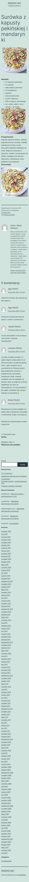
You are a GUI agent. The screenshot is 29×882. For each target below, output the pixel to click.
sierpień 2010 (5, 745)
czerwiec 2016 (6, 567)
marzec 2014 (5, 628)
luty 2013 (4, 664)
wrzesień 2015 (6, 584)
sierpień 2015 (5, 587)
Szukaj (3, 461)
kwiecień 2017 (6, 548)
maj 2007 (4, 853)
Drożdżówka (5, 479)
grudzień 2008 (6, 800)
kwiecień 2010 (6, 756)
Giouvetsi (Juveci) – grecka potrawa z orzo (14, 482)
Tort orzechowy (6, 473)
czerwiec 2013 (6, 653)
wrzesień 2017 (6, 542)
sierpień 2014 (5, 614)
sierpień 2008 (5, 811)
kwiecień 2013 (6, 659)
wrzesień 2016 (6, 559)
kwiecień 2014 (6, 626)
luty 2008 (4, 828)
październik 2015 (7, 581)
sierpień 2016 (5, 562)
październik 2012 (7, 675)
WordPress (22, 875)
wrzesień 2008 (6, 809)
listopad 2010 (5, 736)
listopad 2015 (5, 578)
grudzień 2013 (6, 637)
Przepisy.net (14, 3)
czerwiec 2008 (6, 817)
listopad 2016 (5, 556)
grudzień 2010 (6, 734)
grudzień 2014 (6, 603)
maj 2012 (4, 689)
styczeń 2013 (5, 667)
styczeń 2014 (5, 634)
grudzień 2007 (6, 833)
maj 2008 (4, 820)
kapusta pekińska (9, 215)
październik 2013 (7, 642)
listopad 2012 (5, 673)
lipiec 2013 (4, 650)
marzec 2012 (5, 695)
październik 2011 (7, 709)
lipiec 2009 (5, 781)
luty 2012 (4, 698)
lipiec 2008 (5, 814)
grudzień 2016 (6, 553)
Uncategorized (5, 212)
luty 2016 (4, 573)
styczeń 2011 (5, 731)
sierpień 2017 (5, 545)
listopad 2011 (5, 706)
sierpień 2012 (5, 681)
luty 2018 (4, 534)
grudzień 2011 (6, 703)
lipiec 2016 (4, 565)
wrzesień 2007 (6, 842)
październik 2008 (7, 806)
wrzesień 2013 (6, 645)
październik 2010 (7, 739)
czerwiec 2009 (6, 784)
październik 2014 (7, 609)
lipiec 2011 (4, 717)
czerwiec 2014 (6, 620)
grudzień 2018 (6, 531)
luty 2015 (4, 598)
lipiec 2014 (4, 617)
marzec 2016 (5, 570)
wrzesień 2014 (6, 612)
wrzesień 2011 (6, 711)
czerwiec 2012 (6, 687)
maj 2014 (4, 623)
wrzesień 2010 (6, 742)
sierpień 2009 (5, 778)
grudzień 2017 (6, 540)
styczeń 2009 (6, 797)
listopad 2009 (6, 770)
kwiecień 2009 (6, 789)
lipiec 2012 (4, 684)
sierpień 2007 (5, 845)
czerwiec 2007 (6, 850)
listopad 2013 (5, 639)
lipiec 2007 (5, 847)
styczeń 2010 (5, 764)
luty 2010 (4, 761)
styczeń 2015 (5, 601)
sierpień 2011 (5, 714)
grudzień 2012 (6, 670)
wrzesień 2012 (6, 678)
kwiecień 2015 (6, 592)
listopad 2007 (5, 836)
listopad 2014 (5, 606)
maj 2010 (4, 753)
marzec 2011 (5, 725)
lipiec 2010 (4, 748)
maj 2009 (4, 786)
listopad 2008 (6, 803)
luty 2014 (4, 631)
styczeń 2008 (6, 831)
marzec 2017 (5, 551)
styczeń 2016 (5, 576)
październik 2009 (7, 772)
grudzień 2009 (6, 767)
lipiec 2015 (4, 589)
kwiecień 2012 (6, 692)
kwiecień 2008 (6, 822)
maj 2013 (4, 656)
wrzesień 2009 (6, 775)
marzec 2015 (5, 595)
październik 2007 (7, 839)
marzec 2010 (5, 759)
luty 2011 (4, 728)
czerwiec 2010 (6, 750)
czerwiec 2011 (6, 720)
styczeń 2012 (5, 700)
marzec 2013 (5, 662)
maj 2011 (4, 723)
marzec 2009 (5, 792)
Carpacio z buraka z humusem (11, 486)
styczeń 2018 (5, 537)
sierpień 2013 (5, 648)
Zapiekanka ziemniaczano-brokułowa (14, 476)
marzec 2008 (5, 825)
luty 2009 (4, 795)
